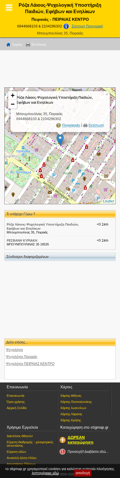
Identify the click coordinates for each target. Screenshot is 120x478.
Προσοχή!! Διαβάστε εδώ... (88, 452)
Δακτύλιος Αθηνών (20, 436)
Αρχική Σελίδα (17, 408)
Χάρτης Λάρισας (71, 414)
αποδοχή (83, 473)
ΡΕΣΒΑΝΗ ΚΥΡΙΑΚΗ (22, 240)
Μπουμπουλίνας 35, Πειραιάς (60, 33)
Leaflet (108, 201)
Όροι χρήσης (16, 401)
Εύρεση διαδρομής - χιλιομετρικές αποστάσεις (30, 443)
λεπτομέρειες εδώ (45, 473)
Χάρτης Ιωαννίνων (73, 408)
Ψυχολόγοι (14, 350)
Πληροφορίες (71, 125)
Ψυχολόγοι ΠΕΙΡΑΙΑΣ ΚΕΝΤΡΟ (30, 364)
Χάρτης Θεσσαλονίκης (76, 401)
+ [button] (13, 95)
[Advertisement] (60, 69)
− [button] (13, 104)
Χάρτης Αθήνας (70, 395)
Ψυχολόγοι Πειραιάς (22, 357)
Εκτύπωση (38, 44)
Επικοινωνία (15, 395)
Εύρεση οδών (16, 451)
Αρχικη (17, 44)
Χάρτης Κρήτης (70, 420)
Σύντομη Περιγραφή (87, 26)
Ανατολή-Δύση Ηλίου (21, 458)
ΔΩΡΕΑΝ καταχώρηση (80, 439)
